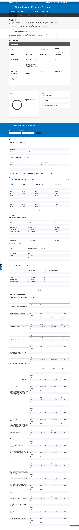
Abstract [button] (13, 14)
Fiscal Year (57, 59)
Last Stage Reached (14, 73)
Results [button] (45, 14)
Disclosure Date (28, 54)
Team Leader (42, 48)
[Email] (0, 262)
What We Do (11, 2)
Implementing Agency (29, 59)
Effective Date (58, 54)
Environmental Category (30, 69)
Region (41, 59)
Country (12, 54)
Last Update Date (28, 73)
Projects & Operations (17, 2)
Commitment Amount (15, 69)
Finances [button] (29, 14)
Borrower (57, 48)
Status (26, 48)
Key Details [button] (21, 14)
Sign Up (38, 133)
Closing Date (57, 69)
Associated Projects (14, 77)
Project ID (12, 48)
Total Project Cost (14, 59)
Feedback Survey (74, 525)
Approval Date (43, 54)
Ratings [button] (37, 14)
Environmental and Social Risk (46, 69)
